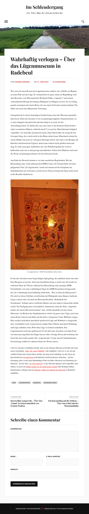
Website (14, 469)
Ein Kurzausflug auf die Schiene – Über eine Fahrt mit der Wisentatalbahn (63, 403)
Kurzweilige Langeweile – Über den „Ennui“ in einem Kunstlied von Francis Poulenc (26, 403)
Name (14, 456)
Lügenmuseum (28, 357)
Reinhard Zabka (50, 382)
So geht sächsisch (36, 363)
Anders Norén (67, 508)
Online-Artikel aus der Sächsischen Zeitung (42, 366)
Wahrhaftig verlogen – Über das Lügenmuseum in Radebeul (43, 66)
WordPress (35, 508)
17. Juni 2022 (43, 82)
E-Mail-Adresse (53, 456)
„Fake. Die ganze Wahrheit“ (35, 351)
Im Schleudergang (44, 7)
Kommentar (17, 429)
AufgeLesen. (60, 82)
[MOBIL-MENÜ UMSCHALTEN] (6, 21)
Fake (14, 382)
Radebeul (37, 382)
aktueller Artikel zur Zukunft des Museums (50, 370)
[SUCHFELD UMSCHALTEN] (83, 21)
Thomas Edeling (22, 82)
